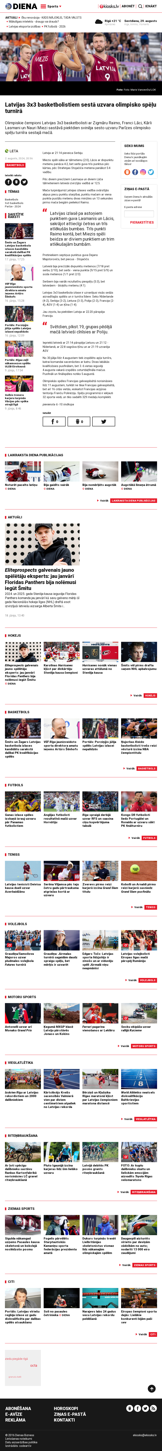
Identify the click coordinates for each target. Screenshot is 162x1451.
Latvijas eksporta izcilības (24, 26)
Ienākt (151, 6)
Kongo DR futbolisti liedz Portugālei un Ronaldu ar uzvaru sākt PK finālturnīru (138, 820)
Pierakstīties (142, 222)
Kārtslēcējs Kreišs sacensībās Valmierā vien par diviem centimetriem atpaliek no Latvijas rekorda (60, 1100)
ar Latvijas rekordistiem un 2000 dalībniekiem (22, 1096)
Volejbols (17, 924)
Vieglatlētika (20, 1063)
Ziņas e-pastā (70, 1414)
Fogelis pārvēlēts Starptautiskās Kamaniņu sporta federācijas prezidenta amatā (60, 1246)
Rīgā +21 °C (113, 21)
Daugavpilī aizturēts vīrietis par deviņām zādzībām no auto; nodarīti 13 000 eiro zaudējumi (135, 1246)
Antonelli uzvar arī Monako (18, 1028)
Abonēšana (18, 1408)
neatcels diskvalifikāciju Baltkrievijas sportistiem (138, 1098)
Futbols (15, 785)
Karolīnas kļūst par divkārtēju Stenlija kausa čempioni (61, 669)
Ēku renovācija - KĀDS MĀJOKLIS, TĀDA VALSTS (52, 17)
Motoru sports (22, 997)
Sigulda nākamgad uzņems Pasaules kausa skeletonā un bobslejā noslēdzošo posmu (22, 1244)
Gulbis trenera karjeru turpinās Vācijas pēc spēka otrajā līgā (16, 399)
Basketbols (15, 165)
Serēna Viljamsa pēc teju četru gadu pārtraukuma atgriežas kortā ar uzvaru (61, 890)
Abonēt (128, 6)
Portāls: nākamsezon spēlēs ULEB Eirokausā (18, 363)
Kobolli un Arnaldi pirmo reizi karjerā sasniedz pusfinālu (138, 888)
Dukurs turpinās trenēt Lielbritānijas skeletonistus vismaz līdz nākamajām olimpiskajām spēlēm (99, 1246)
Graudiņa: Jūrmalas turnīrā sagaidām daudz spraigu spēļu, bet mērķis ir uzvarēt (60, 959)
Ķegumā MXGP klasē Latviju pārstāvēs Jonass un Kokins (58, 1030)
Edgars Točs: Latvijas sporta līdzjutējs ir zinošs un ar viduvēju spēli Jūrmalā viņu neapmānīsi (97, 961)
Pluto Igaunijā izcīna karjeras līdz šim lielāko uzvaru (61, 1169)
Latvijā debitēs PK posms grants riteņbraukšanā (95, 1169)
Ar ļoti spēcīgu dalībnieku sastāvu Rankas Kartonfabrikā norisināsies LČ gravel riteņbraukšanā (21, 1173)
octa (33, 1365)
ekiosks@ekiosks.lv (145, 1435)
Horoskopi (66, 1408)
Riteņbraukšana (23, 1136)
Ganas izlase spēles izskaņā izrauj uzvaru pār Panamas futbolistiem (20, 820)
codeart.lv (25, 1445)
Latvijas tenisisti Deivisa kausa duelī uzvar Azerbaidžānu (23, 888)
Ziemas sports (21, 1209)
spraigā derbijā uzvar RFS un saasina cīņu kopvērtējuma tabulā (97, 820)
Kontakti (64, 1420)
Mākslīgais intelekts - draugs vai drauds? (34, 21)
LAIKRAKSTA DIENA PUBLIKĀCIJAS (35, 455)
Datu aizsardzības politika (21, 1442)
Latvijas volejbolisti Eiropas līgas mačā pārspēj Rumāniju (135, 957)
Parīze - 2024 (13, 206)
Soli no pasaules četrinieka (57, 1313)
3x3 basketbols (14, 203)
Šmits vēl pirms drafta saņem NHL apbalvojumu (138, 667)
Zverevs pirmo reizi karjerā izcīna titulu (100, 888)
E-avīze (13, 1414)
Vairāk (104, 500)
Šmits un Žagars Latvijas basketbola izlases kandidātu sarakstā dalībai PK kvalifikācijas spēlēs (18, 249)
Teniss (14, 854)
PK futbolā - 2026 (55, 26)
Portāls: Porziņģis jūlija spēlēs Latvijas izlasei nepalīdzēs (18, 328)
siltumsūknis (31, 1379)
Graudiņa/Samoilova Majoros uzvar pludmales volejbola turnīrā (19, 959)
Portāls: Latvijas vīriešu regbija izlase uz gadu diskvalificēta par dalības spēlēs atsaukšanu (23, 1317)
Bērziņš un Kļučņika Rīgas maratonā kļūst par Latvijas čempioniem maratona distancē (100, 1098)
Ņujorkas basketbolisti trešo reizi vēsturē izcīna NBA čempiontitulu (139, 747)
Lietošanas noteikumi (18, 1438)
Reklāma (15, 1420)
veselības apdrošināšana (22, 1369)
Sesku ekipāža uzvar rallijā (136, 1028)
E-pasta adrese (133, 207)
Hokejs (14, 635)
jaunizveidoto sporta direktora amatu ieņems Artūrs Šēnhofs (18, 290)
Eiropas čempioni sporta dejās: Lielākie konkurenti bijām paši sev (139, 1317)
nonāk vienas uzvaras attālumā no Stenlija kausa (99, 669)
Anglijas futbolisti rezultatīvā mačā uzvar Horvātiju (60, 818)
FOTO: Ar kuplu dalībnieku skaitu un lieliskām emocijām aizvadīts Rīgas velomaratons (137, 1173)
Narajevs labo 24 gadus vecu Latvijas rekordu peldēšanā (99, 1315)
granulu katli (14, 1377)
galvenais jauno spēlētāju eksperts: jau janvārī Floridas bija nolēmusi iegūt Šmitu (40, 579)
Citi (11, 1282)
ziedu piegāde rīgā (16, 1358)
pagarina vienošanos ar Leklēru (98, 1028)
